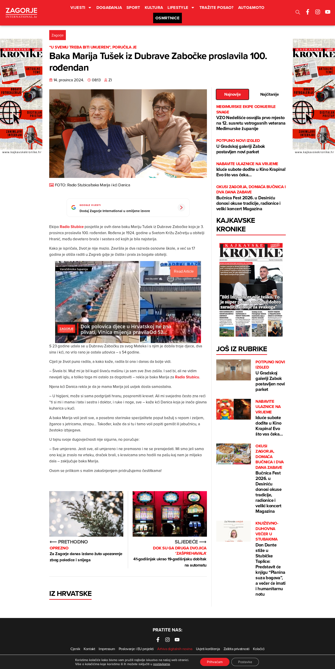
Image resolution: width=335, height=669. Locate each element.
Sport (133, 7)
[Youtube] (327, 12)
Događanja (109, 7)
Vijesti (77, 7)
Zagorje (58, 35)
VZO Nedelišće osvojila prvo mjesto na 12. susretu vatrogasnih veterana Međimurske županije (251, 118)
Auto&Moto (251, 7)
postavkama (161, 664)
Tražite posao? (216, 7)
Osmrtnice (167, 18)
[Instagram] (317, 12)
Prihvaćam (215, 662)
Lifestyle (178, 7)
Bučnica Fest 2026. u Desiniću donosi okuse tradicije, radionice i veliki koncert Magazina (251, 198)
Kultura (154, 7)
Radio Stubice (72, 226)
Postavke (245, 662)
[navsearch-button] (297, 13)
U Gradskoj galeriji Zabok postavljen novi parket (240, 146)
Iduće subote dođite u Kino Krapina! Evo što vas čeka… (251, 169)
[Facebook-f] (307, 12)
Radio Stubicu (187, 377)
